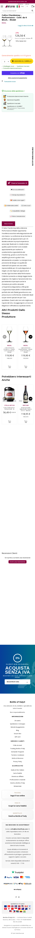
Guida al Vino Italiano (17, 770)
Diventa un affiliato (18, 776)
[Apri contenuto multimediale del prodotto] (7, 41)
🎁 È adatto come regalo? (17, 200)
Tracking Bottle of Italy (17, 748)
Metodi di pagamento (17, 727)
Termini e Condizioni (17, 755)
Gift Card (17, 737)
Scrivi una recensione (17, 562)
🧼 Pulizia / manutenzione (17, 216)
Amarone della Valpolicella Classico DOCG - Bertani (26, 409)
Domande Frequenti (17, 752)
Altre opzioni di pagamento (17, 78)
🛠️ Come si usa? (26, 205)
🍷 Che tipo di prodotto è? (17, 195)
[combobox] (16, 11)
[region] (7, 41)
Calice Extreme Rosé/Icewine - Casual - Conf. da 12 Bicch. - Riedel (26, 350)
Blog (17, 730)
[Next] (30, 337)
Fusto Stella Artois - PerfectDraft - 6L (9, 408)
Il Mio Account (17, 745)
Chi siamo (17, 720)
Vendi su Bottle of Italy (17, 783)
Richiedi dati (17, 786)
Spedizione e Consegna (17, 724)
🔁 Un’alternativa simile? (11, 205)
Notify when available (33, 156)
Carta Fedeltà (17, 773)
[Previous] (4, 337)
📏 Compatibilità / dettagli (17, 211)
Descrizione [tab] (8, 224)
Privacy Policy (17, 761)
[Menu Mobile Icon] (2, 6)
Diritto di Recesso (17, 758)
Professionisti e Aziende (17, 780)
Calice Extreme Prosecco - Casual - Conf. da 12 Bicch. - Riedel (9, 350)
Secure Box (17, 733)
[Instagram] (18, 897)
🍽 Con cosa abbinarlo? (17, 189)
